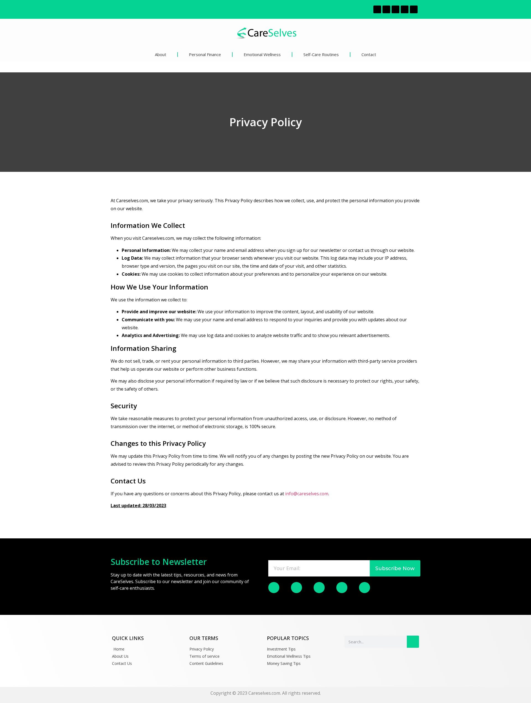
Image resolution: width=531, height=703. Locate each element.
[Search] (413, 642)
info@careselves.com (306, 494)
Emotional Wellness (262, 54)
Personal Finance (205, 54)
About (160, 54)
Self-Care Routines (321, 54)
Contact (368, 54)
